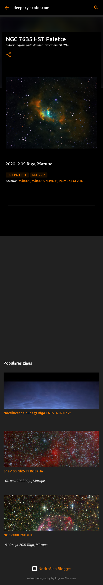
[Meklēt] (96, 7)
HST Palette (17, 175)
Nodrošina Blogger (54, 569)
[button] (8, 55)
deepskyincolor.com (31, 8)
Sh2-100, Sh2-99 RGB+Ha (23, 471)
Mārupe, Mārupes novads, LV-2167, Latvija (51, 181)
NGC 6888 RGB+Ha (18, 535)
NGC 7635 (39, 175)
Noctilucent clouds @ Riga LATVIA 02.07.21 (38, 413)
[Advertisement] (51, 294)
